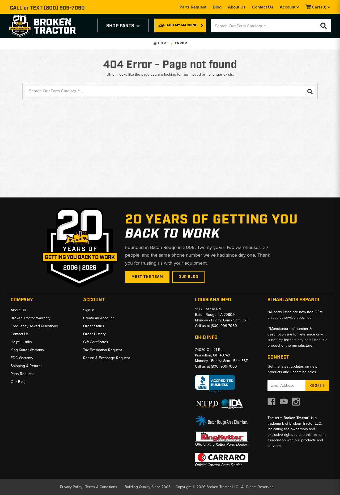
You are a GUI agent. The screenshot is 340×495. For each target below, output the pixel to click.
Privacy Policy (71, 487)
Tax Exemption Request (102, 350)
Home (163, 43)
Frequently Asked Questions (34, 326)
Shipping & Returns (26, 366)
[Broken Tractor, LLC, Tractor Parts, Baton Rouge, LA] (215, 384)
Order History (94, 334)
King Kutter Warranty (27, 350)
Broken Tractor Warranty (30, 318)
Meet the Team (147, 276)
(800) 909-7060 (64, 8)
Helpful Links (21, 342)
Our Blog (188, 276)
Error (181, 43)
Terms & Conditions (101, 487)
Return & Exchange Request (106, 358)
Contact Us (262, 7)
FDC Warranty (22, 358)
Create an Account (98, 318)
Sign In (88, 310)
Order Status (93, 326)
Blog (217, 7)
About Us (237, 7)
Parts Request (193, 7)
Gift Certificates (95, 342)
